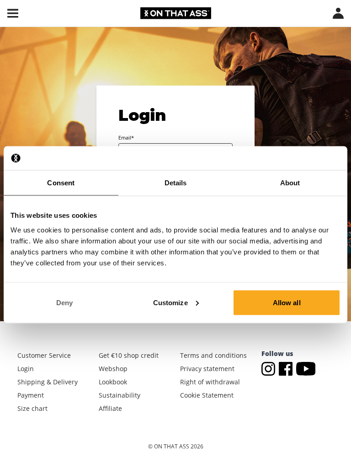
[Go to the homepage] (175, 13)
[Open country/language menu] (338, 13)
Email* (126, 137)
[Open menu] (12, 13)
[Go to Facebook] (287, 368)
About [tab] (290, 183)
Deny (64, 302)
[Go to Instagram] (270, 368)
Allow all (287, 302)
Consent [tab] (60, 183)
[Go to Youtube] (306, 368)
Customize (170, 302)
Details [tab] (176, 183)
